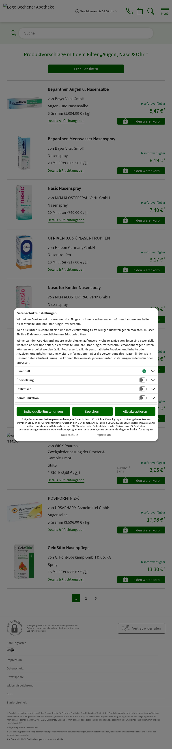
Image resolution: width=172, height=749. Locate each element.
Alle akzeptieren (135, 411)
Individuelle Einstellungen (43, 411)
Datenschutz (69, 435)
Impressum (103, 435)
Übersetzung (25, 380)
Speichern (92, 411)
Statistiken (24, 389)
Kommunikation (28, 398)
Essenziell (23, 371)
